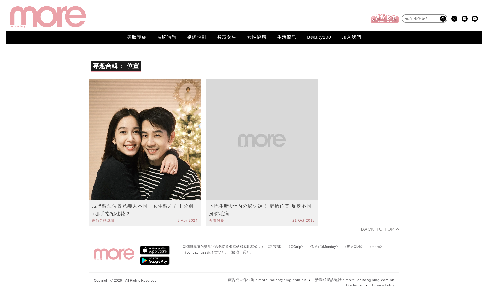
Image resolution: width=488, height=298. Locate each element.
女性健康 (256, 37)
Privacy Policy (383, 285)
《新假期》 (274, 247)
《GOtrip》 (296, 247)
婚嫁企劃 (196, 37)
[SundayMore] (48, 17)
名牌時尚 (166, 37)
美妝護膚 (136, 37)
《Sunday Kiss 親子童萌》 (204, 252)
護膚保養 (216, 220)
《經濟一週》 (239, 252)
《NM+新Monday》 (324, 247)
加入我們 (351, 37)
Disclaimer (354, 285)
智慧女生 (226, 37)
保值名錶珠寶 (103, 220)
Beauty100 (319, 37)
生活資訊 (286, 37)
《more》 (376, 247)
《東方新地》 (353, 247)
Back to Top (377, 229)
